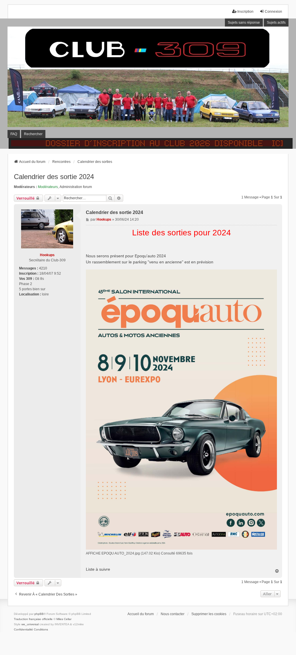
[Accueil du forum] (148, 83)
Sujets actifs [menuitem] (276, 23)
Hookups (47, 255)
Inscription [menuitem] (245, 12)
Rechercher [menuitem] (33, 134)
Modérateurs (48, 187)
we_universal (30, 624)
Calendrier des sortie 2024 (54, 177)
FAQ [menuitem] (13, 134)
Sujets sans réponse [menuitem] (244, 23)
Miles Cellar (63, 619)
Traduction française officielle (33, 619)
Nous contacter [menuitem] (172, 614)
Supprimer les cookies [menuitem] (208, 614)
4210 (43, 268)
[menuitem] (23, 629)
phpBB (39, 613)
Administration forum (76, 187)
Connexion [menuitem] (273, 12)
